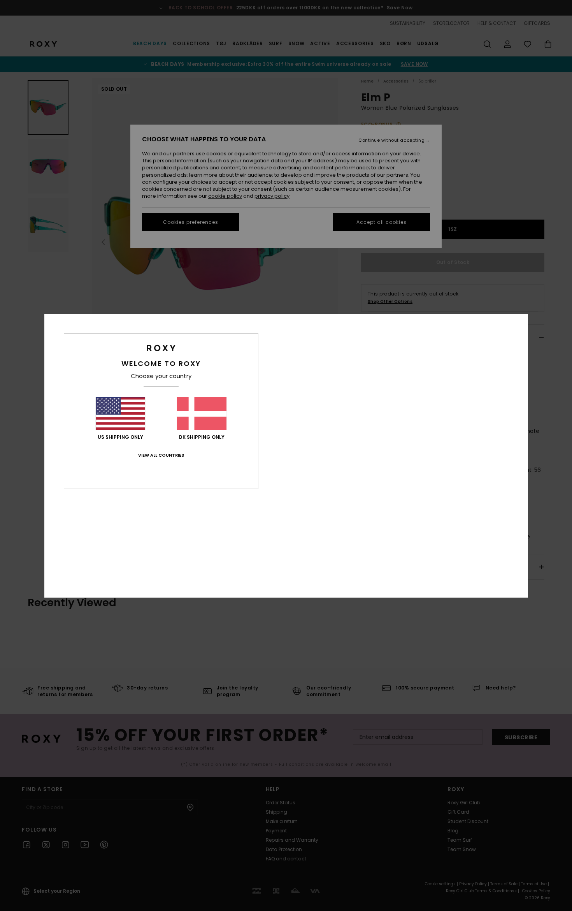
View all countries (161, 455)
